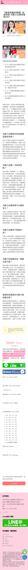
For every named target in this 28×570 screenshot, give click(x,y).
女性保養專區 (9, 545)
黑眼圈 (7, 541)
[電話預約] (24, 557)
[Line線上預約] (24, 553)
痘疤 (6, 539)
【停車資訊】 (6, 512)
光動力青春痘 (9, 537)
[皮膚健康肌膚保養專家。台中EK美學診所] (10, 2)
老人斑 (7, 534)
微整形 (7, 543)
